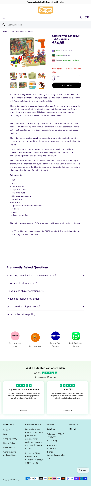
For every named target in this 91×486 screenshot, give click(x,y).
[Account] (81, 17)
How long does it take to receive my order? (31, 275)
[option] (28, 53)
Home (5, 31)
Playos (18, 480)
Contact (6, 429)
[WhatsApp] (74, 429)
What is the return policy (21, 314)
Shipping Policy (10, 438)
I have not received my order (23, 298)
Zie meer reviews (24, 403)
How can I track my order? (22, 283)
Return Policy (9, 443)
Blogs (6, 434)
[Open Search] (4, 24)
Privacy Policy (9, 447)
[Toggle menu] (3, 17)
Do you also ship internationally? (25, 291)
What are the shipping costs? (23, 306)
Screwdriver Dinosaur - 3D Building (22, 31)
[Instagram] (70, 429)
